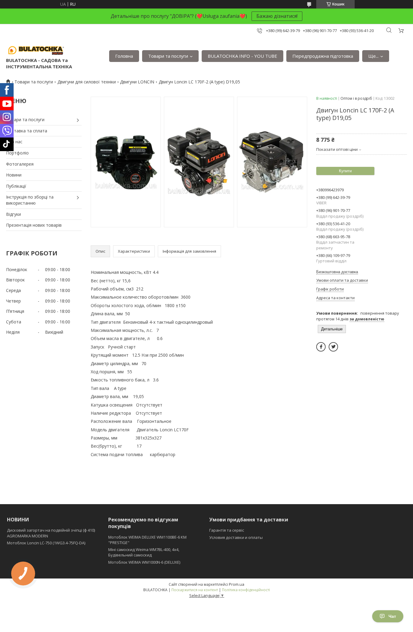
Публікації (16, 186)
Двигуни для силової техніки (86, 82)
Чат (392, 616)
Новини (13, 175)
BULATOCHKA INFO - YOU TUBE (242, 56)
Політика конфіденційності (246, 589)
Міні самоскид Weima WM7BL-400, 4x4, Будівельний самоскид (143, 552)
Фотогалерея (20, 164)
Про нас (14, 141)
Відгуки (13, 214)
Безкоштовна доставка (337, 272)
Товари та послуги (168, 56)
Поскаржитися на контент (194, 589)
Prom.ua (236, 584)
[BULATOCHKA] (36, 50)
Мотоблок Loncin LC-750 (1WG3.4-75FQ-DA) (46, 543)
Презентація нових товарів (34, 225)
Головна (124, 56)
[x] (333, 347)
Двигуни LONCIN (137, 82)
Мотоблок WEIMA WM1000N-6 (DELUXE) (144, 562)
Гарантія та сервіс (226, 530)
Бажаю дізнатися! (277, 16)
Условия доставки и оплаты (236, 537)
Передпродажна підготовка (322, 56)
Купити (345, 171)
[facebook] (321, 347)
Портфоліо (17, 153)
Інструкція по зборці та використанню (30, 200)
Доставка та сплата (26, 131)
